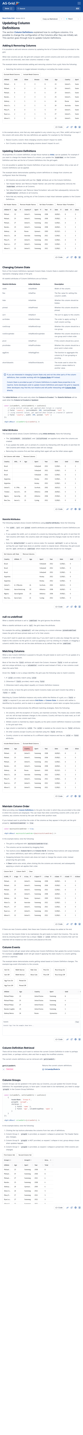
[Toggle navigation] (79, 3)
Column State (45, 377)
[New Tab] (71, 127)
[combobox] (72, 19)
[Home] (11, 3)
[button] (48, 9)
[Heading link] (38, 45)
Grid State (39, 700)
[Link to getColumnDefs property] (17, 1065)
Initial (52, 155)
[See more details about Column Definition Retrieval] (3, 1069)
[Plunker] (80, 127)
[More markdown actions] (61, 19)
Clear (77, 1022)
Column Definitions (23, 32)
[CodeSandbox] (75, 127)
